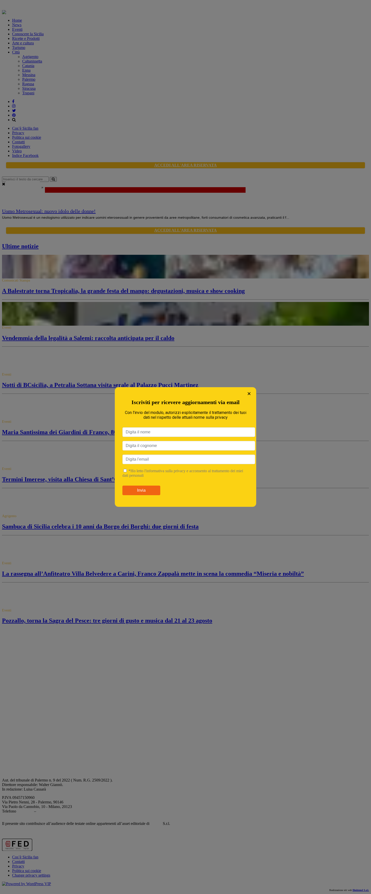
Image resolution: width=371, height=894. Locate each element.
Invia (141, 490)
